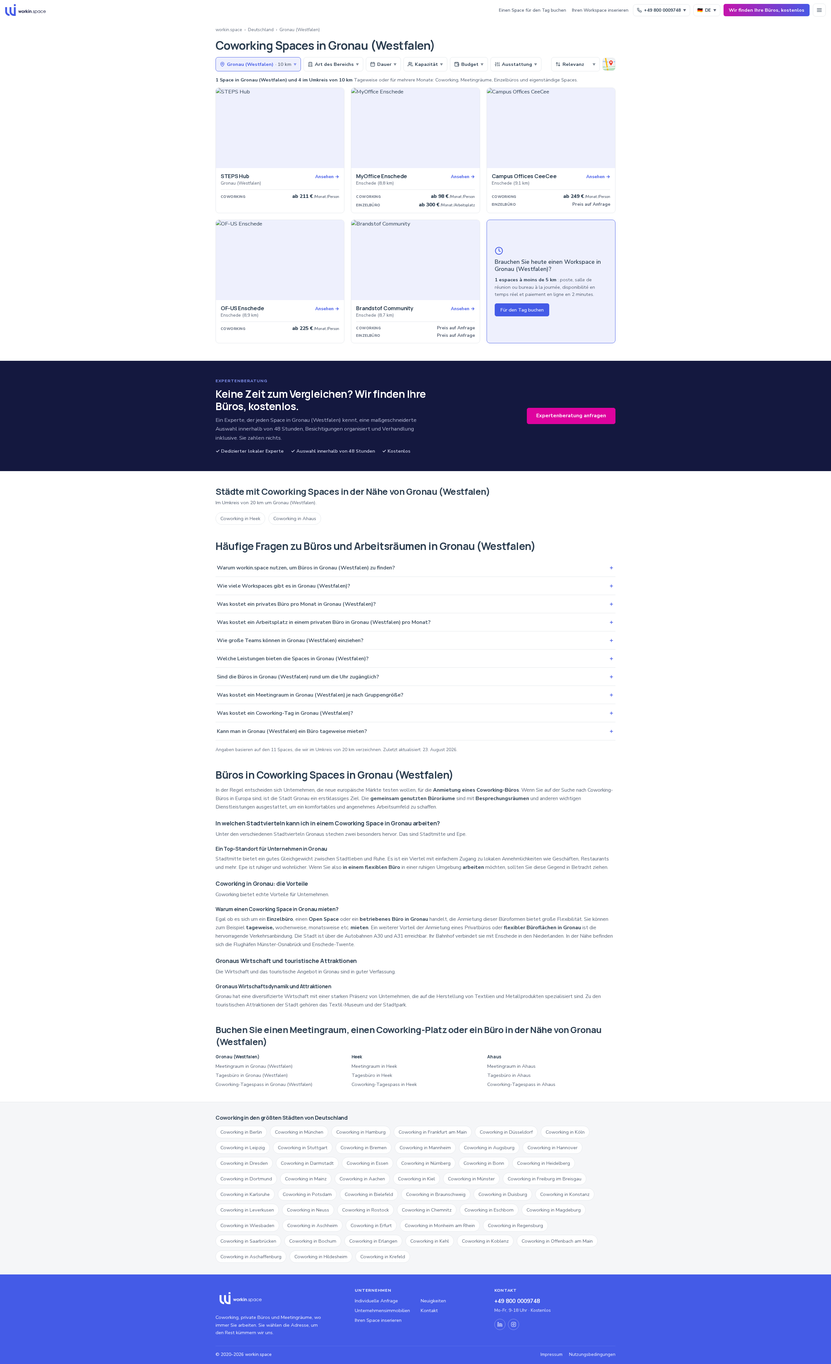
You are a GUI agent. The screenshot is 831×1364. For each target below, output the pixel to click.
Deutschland (261, 30)
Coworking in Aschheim (312, 1225)
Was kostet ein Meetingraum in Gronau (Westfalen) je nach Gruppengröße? (415, 695)
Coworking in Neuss (308, 1210)
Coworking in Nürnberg (426, 1163)
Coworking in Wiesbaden (247, 1225)
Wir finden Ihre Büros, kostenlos (766, 10)
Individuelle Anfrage (376, 1300)
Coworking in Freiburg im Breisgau (544, 1178)
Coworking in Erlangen (373, 1241)
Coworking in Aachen (362, 1178)
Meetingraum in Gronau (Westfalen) (254, 1066)
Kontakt (429, 1310)
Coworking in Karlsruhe (245, 1194)
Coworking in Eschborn (489, 1210)
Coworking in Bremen (364, 1147)
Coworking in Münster (471, 1178)
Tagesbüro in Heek (372, 1075)
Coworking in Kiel (416, 1178)
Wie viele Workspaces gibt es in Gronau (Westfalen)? (415, 586)
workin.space (229, 30)
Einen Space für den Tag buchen (532, 10)
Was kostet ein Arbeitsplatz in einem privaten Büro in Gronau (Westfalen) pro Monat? (415, 622)
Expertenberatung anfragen (571, 415)
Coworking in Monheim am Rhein (440, 1225)
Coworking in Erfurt (371, 1225)
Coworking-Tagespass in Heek (384, 1084)
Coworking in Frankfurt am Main (433, 1132)
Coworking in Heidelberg (543, 1163)
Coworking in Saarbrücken (248, 1241)
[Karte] (608, 64)
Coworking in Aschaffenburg (250, 1256)
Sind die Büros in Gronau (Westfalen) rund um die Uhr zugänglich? (415, 676)
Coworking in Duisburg (502, 1194)
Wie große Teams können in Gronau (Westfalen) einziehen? (415, 640)
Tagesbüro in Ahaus (509, 1075)
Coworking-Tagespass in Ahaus (521, 1084)
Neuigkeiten (433, 1300)
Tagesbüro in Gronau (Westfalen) (252, 1075)
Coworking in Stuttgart (303, 1147)
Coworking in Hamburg (361, 1132)
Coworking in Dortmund (246, 1178)
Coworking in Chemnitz (427, 1210)
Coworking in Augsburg (489, 1147)
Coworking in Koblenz (485, 1241)
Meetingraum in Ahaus (511, 1066)
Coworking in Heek (240, 518)
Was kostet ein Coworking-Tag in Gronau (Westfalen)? (415, 713)
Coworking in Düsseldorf (506, 1132)
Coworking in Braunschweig (435, 1194)
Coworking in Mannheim (425, 1147)
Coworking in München (299, 1132)
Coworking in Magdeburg (554, 1210)
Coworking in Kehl (429, 1241)
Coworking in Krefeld (382, 1256)
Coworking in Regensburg (515, 1225)
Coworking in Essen (367, 1163)
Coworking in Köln (565, 1132)
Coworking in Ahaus (294, 518)
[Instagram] (513, 1324)
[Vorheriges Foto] (223, 128)
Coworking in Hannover (552, 1147)
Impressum (551, 1354)
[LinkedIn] (499, 1324)
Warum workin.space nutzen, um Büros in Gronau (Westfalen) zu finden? (415, 567)
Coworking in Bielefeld (369, 1194)
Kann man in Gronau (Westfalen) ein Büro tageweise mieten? (415, 731)
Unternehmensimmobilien (382, 1310)
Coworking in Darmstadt (307, 1163)
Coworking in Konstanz (564, 1194)
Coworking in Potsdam (307, 1194)
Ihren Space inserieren (378, 1320)
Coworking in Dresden (244, 1163)
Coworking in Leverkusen (247, 1210)
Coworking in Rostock (365, 1210)
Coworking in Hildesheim (320, 1256)
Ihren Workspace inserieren (600, 10)
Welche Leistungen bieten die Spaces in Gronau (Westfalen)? (415, 658)
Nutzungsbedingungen (592, 1354)
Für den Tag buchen (522, 310)
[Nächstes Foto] (336, 128)
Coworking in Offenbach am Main (557, 1241)
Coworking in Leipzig (242, 1147)
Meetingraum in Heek (374, 1066)
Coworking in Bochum (312, 1241)
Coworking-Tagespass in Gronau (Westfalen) (264, 1084)
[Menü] (819, 10)
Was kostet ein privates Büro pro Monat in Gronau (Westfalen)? (415, 604)
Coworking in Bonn (484, 1163)
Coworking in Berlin (241, 1132)
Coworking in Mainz (306, 1178)
